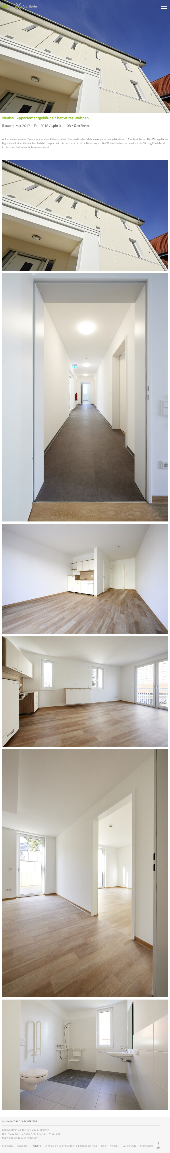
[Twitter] (158, 1148)
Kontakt (114, 1145)
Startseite (7, 1145)
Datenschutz (129, 1145)
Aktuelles (22, 1145)
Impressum (146, 1145)
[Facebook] (158, 1144)
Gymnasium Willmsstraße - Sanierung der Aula (71, 1145)
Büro (103, 1145)
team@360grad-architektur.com (20, 1138)
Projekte (36, 1145)
